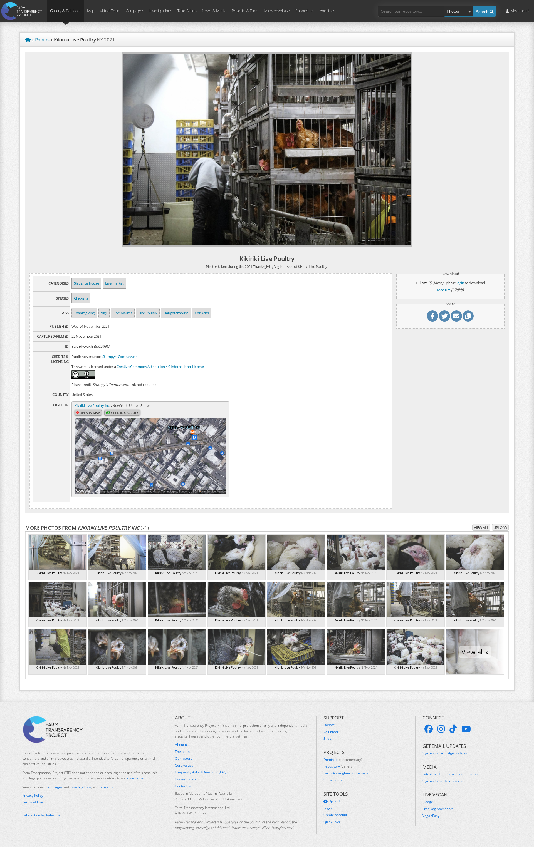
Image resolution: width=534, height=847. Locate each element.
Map (90, 10)
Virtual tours (332, 780)
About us (182, 745)
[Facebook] (428, 729)
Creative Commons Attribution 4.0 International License (160, 366)
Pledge (427, 802)
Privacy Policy (32, 795)
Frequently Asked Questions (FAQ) (201, 772)
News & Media (214, 10)
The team (182, 751)
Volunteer (330, 732)
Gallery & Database (65, 10)
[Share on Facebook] (432, 316)
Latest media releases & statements (450, 774)
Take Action (186, 10)
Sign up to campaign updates (444, 753)
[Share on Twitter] (444, 316)
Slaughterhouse (86, 283)
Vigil (104, 312)
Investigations (160, 10)
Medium (444, 289)
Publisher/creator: (86, 356)
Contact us (183, 786)
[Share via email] (456, 316)
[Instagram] (441, 729)
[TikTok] (453, 729)
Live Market (122, 312)
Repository (338, 766)
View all (481, 527)
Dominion (342, 760)
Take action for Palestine (41, 815)
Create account (335, 815)
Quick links (331, 822)
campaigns (54, 787)
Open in (89, 412)
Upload (500, 527)
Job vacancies (185, 779)
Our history (183, 758)
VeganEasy (430, 816)
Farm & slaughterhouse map (345, 773)
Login (327, 808)
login (460, 282)
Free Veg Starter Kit (437, 809)
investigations (80, 787)
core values (136, 778)
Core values (184, 765)
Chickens (81, 298)
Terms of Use (32, 802)
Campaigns (135, 10)
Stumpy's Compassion (120, 356)
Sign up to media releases (442, 781)
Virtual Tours (110, 10)
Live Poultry (148, 312)
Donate (329, 725)
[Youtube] (466, 729)
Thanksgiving (84, 312)
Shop (327, 738)
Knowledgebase (277, 10)
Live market (114, 283)
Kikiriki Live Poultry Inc (92, 405)
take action (107, 787)
